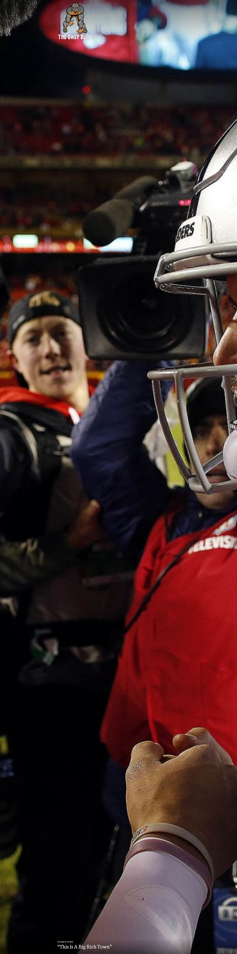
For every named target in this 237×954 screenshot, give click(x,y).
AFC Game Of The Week (65, 942)
